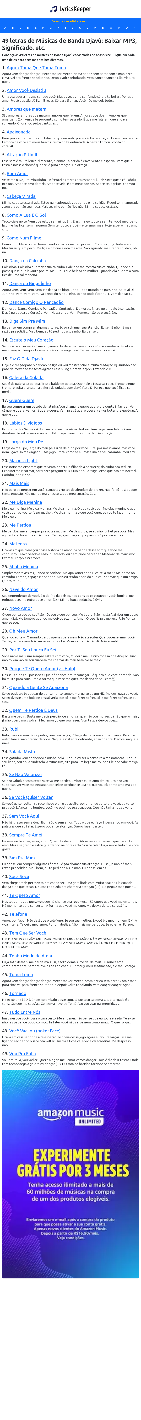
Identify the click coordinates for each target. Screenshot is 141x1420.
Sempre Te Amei (25, 835)
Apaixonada (19, 132)
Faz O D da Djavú (26, 359)
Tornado (17, 993)
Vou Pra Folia (22, 1053)
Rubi (13, 729)
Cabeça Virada (21, 196)
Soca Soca (19, 876)
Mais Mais (19, 483)
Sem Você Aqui (24, 816)
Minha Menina (23, 566)
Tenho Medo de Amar (31, 956)
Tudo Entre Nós (24, 1012)
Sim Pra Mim (22, 857)
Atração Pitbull (22, 154)
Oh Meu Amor (23, 631)
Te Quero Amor (24, 895)
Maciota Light (23, 460)
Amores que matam (26, 109)
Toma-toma (21, 974)
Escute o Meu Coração (31, 340)
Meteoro (18, 544)
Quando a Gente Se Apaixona (38, 687)
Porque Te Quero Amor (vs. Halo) (42, 668)
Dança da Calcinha (27, 260)
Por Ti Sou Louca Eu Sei (32, 650)
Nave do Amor (23, 589)
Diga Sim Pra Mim (27, 321)
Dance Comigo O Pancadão (36, 302)
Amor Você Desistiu (26, 90)
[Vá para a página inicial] (70, 9)
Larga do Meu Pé (26, 442)
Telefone (18, 914)
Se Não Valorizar (25, 774)
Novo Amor (20, 608)
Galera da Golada (26, 377)
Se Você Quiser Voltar (31, 797)
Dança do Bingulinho (30, 283)
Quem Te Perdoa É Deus (33, 710)
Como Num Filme (24, 238)
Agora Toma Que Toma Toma (36, 67)
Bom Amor (17, 173)
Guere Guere (21, 400)
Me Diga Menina (25, 502)
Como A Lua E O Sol (26, 215)
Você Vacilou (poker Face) (35, 1031)
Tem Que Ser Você (27, 933)
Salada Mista (22, 751)
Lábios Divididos (25, 423)
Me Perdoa (20, 525)
